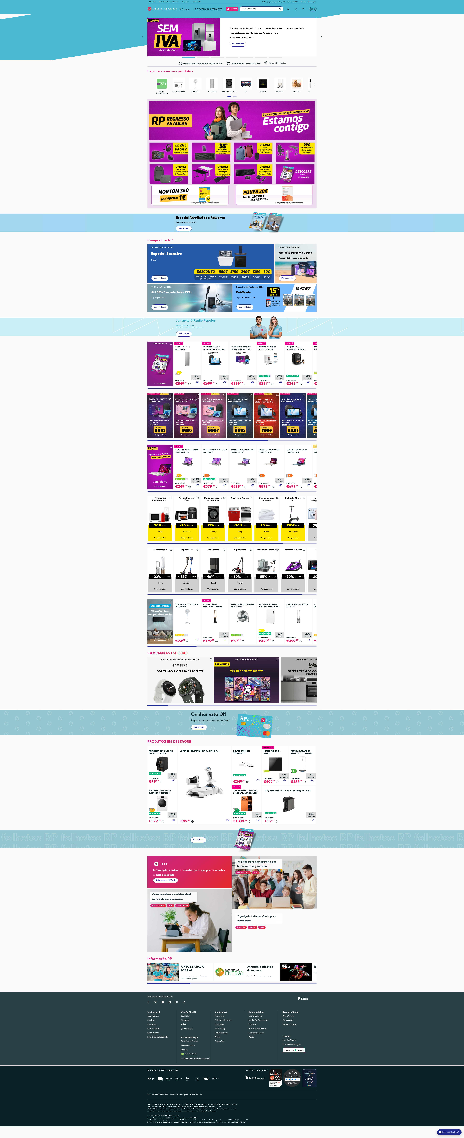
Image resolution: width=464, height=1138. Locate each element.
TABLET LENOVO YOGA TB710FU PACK (269, 451)
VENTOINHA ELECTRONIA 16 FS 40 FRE (187, 606)
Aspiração (279, 91)
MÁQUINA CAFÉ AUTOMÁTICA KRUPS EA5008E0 (295, 348)
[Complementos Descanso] (266, 514)
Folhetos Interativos (223, 1020)
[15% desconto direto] (295, 972)
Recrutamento (153, 1029)
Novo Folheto (160, 344)
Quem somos (153, 1016)
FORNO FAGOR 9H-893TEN (272, 752)
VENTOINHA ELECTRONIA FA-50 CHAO (242, 606)
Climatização (160, 550)
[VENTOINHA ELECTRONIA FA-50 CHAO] (243, 615)
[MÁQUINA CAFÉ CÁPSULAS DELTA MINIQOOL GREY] (289, 804)
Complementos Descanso (266, 499)
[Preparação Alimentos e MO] (160, 514)
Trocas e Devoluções (309, 2)
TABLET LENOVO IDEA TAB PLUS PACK (215, 451)
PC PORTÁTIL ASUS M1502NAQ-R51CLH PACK (214, 348)
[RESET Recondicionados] (162, 84)
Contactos (151, 1024)
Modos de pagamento (258, 1020)
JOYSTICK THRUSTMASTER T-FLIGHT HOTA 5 (200, 751)
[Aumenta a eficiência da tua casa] (228, 972)
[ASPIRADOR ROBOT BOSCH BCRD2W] (270, 358)
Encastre (263, 91)
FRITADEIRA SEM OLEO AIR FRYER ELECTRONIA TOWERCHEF (161, 752)
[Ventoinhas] (195, 84)
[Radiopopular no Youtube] (163, 1002)
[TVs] (246, 84)
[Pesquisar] (280, 9)
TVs (246, 91)
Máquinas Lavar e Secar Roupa (213, 499)
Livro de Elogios (289, 1040)
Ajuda (251, 1037)
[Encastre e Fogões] (240, 514)
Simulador (185, 1016)
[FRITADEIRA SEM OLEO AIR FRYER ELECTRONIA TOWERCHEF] (162, 764)
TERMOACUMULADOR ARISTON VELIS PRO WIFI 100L (302, 752)
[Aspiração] (280, 84)
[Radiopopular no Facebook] (148, 1002)
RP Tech (152, 2)
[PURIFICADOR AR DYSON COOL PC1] (298, 615)
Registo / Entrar (289, 1024)
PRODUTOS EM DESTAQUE (169, 742)
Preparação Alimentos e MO (160, 499)
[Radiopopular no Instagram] (177, 1002)
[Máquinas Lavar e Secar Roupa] (213, 514)
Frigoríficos (212, 91)
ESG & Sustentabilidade (168, 2)
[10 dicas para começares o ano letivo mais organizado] (277, 885)
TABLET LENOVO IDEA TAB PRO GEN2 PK (242, 451)
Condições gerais (256, 1033)
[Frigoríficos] (212, 84)
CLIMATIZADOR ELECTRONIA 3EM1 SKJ (213, 606)
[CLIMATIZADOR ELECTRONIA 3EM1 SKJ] (215, 615)
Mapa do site (196, 1095)
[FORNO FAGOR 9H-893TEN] (275, 764)
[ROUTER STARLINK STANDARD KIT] (246, 764)
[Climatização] (160, 565)
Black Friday (220, 1029)
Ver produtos (160, 278)
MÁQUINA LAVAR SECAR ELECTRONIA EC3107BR (160, 792)
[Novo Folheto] (160, 359)
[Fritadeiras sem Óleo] (186, 514)
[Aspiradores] (186, 565)
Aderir (183, 1024)
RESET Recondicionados (162, 92)
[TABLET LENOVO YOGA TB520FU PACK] (298, 461)
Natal (217, 1037)
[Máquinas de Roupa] (229, 84)
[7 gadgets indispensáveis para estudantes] (277, 934)
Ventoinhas (196, 91)
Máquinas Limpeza (266, 550)
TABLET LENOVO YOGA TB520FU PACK (296, 451)
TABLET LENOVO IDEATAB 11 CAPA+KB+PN (186, 451)
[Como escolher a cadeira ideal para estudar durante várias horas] (192, 923)
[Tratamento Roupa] (293, 565)
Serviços (185, 2)
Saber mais (184, 334)
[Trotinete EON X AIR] (293, 514)
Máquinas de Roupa (229, 91)
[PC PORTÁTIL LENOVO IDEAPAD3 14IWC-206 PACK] (243, 358)
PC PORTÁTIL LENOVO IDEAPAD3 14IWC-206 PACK (241, 348)
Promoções (220, 1016)
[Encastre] (263, 84)
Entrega (252, 1024)
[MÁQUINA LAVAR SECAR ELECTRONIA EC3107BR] (162, 804)
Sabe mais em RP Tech (165, 880)
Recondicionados (188, 1046)
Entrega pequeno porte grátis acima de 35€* (280, 2)
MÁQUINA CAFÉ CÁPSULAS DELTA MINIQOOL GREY (288, 791)
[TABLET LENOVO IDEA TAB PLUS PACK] (215, 461)
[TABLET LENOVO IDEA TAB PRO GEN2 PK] (243, 461)
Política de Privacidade (157, 1095)
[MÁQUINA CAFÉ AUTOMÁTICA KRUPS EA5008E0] (298, 358)
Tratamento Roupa (293, 550)
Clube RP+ (197, 2)
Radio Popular (153, 1033)
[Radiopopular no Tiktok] (184, 1002)
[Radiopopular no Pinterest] (170, 1002)
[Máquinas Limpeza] (266, 565)
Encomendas (288, 1020)
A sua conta (288, 1016)
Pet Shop (296, 91)
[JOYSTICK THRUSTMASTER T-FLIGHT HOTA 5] (204, 782)
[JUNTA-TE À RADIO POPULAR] (162, 972)
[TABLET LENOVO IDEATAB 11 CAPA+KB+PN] (187, 461)
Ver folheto (184, 228)
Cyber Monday (221, 1033)
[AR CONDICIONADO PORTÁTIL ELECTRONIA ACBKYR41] (270, 615)
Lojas (304, 999)
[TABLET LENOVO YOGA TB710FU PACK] (270, 461)
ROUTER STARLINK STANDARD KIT (241, 752)
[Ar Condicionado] (179, 84)
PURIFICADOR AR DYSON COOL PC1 (297, 606)
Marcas (184, 1050)
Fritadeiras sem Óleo (187, 499)
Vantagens (185, 1020)
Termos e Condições (179, 1095)
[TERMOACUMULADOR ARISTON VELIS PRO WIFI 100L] (302, 764)
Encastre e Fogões (240, 498)
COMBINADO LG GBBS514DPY (182, 348)
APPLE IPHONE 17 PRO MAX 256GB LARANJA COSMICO (245, 792)
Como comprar (255, 1016)
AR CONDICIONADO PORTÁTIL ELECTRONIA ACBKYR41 (269, 606)
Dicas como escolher (190, 1041)
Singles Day (220, 1041)
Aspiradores (187, 550)
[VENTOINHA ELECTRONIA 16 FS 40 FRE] (187, 615)
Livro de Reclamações (292, 1045)
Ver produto (160, 435)
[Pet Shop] (297, 84)
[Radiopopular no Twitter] (155, 1002)
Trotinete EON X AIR (293, 499)
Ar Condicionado (179, 91)
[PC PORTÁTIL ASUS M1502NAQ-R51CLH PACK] (215, 358)
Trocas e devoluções (257, 1029)
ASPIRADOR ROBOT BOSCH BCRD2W (267, 348)
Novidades (219, 1024)
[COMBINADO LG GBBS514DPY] (187, 358)
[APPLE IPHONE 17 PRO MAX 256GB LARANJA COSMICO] (246, 804)
